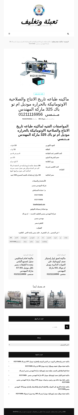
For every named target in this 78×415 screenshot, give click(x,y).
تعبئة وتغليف (39, 20)
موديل (37, 241)
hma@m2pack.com (39, 204)
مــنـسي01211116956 (15, 241)
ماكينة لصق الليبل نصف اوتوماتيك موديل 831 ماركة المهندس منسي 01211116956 (44, 375)
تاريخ (55, 237)
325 (11, 237)
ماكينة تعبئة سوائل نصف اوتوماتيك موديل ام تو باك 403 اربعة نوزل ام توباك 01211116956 (42, 394)
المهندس (32, 237)
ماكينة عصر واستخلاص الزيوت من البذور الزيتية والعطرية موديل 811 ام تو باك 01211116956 (41, 361)
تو (60, 237)
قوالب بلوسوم (31, 412)
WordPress (16, 412)
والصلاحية (44, 241)
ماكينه (31, 241)
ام (38, 237)
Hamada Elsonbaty (27, 119)
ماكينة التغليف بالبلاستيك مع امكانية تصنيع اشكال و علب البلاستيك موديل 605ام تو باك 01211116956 (35, 302)
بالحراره (49, 237)
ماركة (25, 241)
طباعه (65, 237)
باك (43, 237)
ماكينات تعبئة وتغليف (39, 94)
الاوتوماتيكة (24, 237)
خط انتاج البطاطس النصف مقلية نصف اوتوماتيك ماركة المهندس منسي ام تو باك (44, 371)
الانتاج (16, 237)
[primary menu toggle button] (9, 33)
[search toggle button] (68, 34)
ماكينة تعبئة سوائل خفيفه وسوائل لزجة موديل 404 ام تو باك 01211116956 (47, 366)
